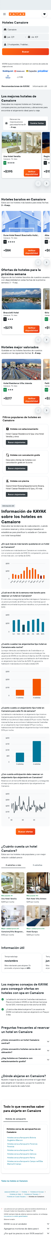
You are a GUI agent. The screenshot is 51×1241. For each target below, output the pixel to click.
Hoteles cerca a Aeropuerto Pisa (20, 1150)
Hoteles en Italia (15, 1194)
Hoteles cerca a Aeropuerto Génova (21, 1154)
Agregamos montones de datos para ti (21, 1228)
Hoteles (24, 1192)
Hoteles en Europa (37, 1192)
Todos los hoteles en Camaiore (14, 1181)
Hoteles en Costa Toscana (16, 1197)
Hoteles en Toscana (31, 1194)
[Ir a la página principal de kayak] (17, 14)
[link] (16, 442)
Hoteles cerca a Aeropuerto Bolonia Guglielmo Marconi (21, 1138)
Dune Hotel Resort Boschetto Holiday (21, 235)
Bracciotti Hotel (11, 312)
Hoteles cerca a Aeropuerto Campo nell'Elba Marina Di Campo (25, 1162)
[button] (4, 14)
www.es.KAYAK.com (11, 1192)
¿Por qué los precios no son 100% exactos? (23, 1233)
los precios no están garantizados (15, 1216)
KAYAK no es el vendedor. (15, 1224)
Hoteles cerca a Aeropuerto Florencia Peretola (22, 1145)
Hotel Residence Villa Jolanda (17, 383)
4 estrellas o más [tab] (13, 865)
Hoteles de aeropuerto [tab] (15, 1119)
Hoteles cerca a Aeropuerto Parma (21, 1157)
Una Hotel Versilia (12, 156)
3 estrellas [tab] (37, 865)
